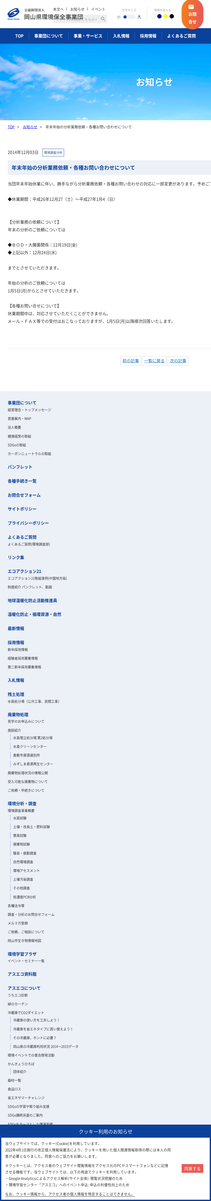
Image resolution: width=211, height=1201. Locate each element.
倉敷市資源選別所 (26, 755)
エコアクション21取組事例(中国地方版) (37, 578)
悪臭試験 (20, 835)
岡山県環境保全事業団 (45, 14)
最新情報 (16, 628)
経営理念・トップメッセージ (29, 409)
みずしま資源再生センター (33, 763)
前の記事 (130, 360)
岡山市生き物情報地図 (24, 940)
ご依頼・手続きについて (26, 790)
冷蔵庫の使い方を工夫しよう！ (36, 1019)
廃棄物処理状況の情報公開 (28, 772)
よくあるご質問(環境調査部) (29, 544)
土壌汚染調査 (23, 879)
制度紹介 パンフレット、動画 (30, 586)
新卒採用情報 (18, 649)
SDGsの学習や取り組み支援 (28, 1106)
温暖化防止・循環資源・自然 (34, 614)
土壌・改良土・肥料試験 (31, 826)
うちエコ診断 (18, 995)
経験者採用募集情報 (23, 658)
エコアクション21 (24, 571)
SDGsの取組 (17, 444)
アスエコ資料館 (22, 974)
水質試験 (20, 817)
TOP (19, 36)
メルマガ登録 (18, 922)
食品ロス (14, 1088)
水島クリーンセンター (30, 746)
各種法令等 (16, 905)
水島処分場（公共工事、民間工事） (34, 701)
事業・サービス (88, 36)
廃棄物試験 (21, 844)
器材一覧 (14, 1080)
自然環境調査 (23, 861)
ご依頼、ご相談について (26, 931)
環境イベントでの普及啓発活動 (31, 1055)
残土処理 (16, 694)
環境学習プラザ (22, 954)
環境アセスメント (26, 870)
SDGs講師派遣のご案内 (25, 1115)
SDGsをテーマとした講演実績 (30, 1124)
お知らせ (30, 126)
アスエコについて (24, 988)
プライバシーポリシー (28, 523)
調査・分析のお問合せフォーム (31, 914)
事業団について (48, 36)
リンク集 (16, 557)
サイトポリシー (22, 509)
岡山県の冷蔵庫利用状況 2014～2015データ (45, 1046)
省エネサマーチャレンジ (26, 1097)
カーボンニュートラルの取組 (29, 453)
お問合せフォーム (24, 495)
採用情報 (148, 36)
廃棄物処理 (18, 714)
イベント (98, 9)
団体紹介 (20, 1071)
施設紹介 (14, 730)
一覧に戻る (154, 360)
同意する (192, 1168)
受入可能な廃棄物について (28, 781)
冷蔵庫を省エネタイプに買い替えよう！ (43, 1028)
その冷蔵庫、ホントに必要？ (35, 1037)
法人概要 (14, 427)
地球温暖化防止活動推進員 (32, 600)
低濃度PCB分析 (24, 896)
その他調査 (21, 887)
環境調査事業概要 (21, 810)
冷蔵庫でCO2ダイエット (26, 1012)
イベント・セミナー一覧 (26, 960)
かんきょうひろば (21, 1063)
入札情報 (121, 36)
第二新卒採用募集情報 (24, 666)
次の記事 (178, 360)
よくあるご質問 (181, 36)
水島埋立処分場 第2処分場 (32, 737)
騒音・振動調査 (25, 852)
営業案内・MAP (19, 418)
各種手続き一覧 (22, 481)
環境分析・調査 (22, 803)
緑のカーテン (18, 1003)
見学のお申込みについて (26, 721)
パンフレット (20, 467)
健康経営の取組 (19, 436)
